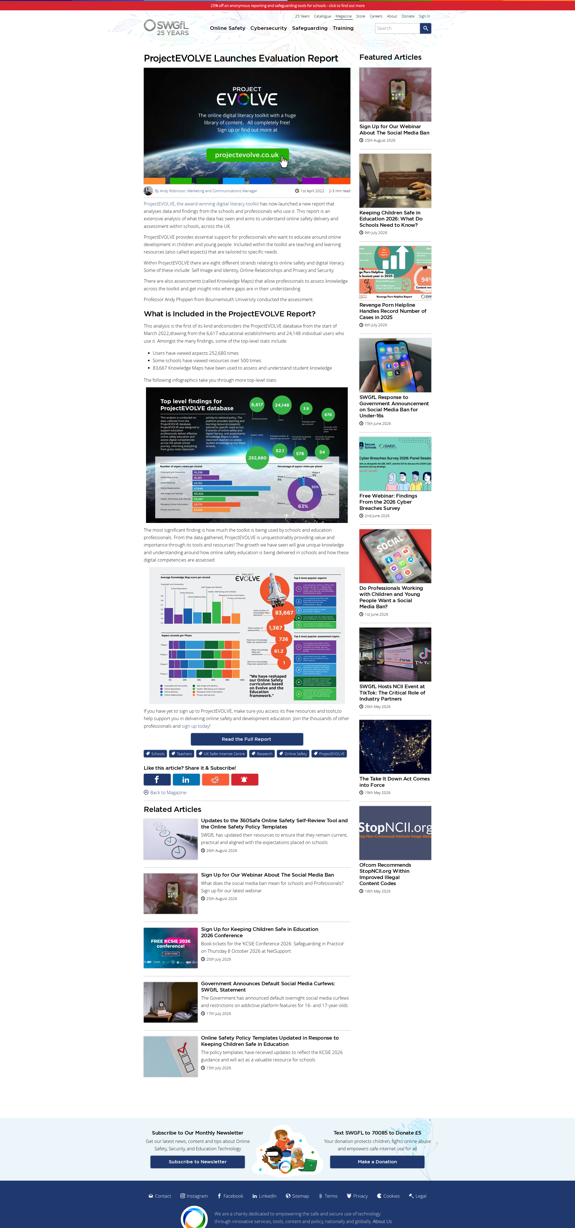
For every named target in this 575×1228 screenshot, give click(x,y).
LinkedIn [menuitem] (267, 1196)
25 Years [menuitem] (302, 16)
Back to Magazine (168, 792)
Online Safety (296, 753)
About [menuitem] (392, 16)
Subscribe (244, 779)
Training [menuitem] (343, 28)
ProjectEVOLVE (159, 204)
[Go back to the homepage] (166, 27)
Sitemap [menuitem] (300, 1196)
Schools (158, 753)
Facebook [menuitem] (233, 1196)
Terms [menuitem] (331, 1196)
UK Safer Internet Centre (224, 753)
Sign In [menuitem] (424, 16)
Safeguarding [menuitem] (310, 28)
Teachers (184, 753)
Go (425, 28)
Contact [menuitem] (163, 1196)
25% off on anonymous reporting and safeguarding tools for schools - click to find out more (288, 5)
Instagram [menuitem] (197, 1196)
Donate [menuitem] (408, 16)
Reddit (215, 779)
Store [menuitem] (360, 16)
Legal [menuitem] (421, 1196)
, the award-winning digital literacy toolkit (217, 204)
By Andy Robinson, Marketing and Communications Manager (201, 190)
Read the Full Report (247, 739)
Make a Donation (377, 1162)
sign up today (195, 726)
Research (264, 753)
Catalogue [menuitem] (322, 16)
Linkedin (186, 779)
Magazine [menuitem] (344, 16)
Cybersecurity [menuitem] (268, 28)
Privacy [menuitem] (360, 1196)
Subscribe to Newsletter (198, 1162)
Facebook (157, 779)
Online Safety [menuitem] (227, 28)
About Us (382, 1221)
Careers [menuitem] (376, 16)
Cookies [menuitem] (391, 1196)
